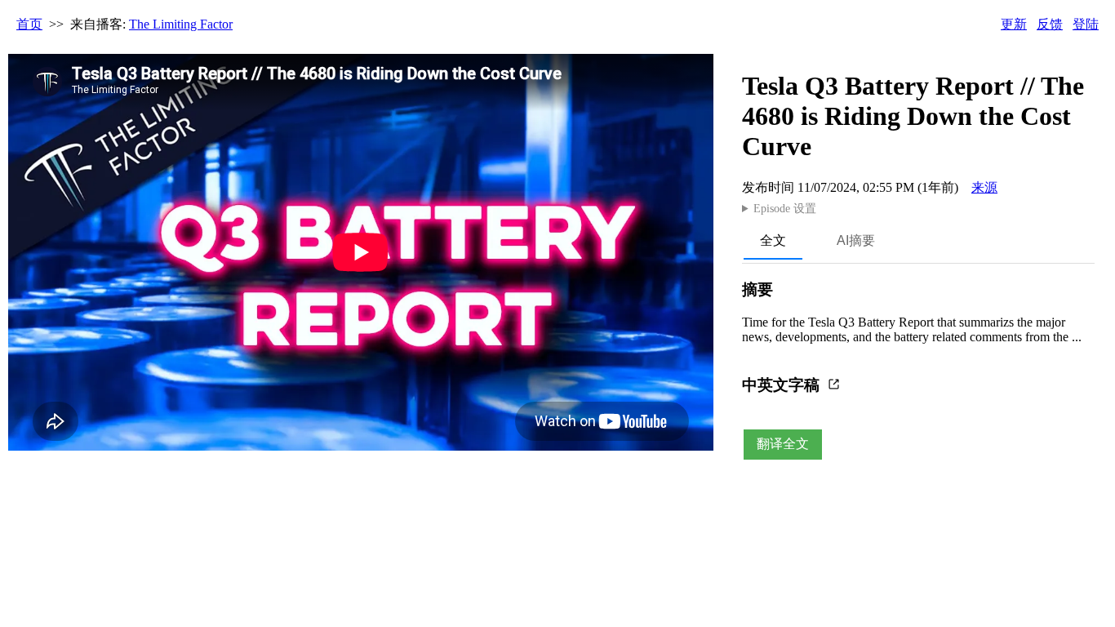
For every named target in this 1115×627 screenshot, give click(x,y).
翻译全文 (783, 444)
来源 (984, 187)
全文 (773, 240)
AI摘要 (856, 240)
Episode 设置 (784, 208)
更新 (1014, 24)
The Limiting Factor (181, 24)
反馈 (1050, 24)
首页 (29, 24)
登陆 (1086, 24)
